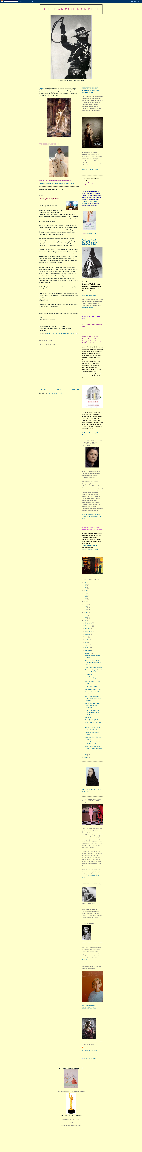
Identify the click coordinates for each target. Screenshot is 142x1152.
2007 (85, 757)
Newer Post (42, 389)
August (87, 634)
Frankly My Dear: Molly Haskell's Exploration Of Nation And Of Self (91, 242)
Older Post (75, 389)
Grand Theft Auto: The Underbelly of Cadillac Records (92, 712)
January (88, 653)
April (86, 645)
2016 (85, 601)
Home (59, 389)
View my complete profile (91, 1050)
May (86, 642)
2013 (85, 609)
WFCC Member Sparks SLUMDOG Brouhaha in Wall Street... (93, 699)
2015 (85, 604)
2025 (85, 582)
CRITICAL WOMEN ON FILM (71, 8)
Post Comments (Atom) (55, 393)
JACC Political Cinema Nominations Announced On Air (93, 662)
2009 (85, 620)
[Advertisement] (71, 1143)
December (88, 623)
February (88, 650)
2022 (85, 588)
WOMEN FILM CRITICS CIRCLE (92, 529)
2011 (85, 615)
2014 (85, 607)
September (89, 631)
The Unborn (88, 717)
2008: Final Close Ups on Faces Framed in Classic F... (93, 749)
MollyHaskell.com (87, 307)
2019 (85, 593)
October (88, 628)
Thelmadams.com (91, 233)
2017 (85, 599)
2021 (85, 590)
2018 (85, 596)
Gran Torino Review (91, 686)
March (87, 647)
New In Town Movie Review (93, 667)
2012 (85, 612)
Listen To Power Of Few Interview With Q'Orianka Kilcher (56, 183)
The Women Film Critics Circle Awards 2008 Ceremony (92, 705)
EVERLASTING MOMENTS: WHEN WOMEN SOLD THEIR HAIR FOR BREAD (91, 90)
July (86, 637)
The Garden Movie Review (93, 689)
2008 (85, 755)
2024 (85, 585)
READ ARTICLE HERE (89, 295)
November (88, 626)
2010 (85, 618)
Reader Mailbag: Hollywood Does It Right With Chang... (93, 672)
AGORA (41, 88)
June (87, 639)
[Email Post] (76, 333)
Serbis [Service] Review (92, 720)
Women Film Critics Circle (90, 549)
